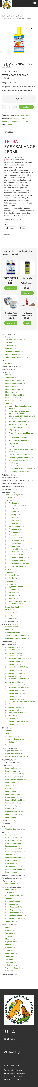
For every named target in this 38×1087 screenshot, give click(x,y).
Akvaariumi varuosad (13, 673)
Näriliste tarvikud (12, 895)
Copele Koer (10, 742)
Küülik (7, 630)
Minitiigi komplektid (16, 506)
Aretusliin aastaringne (17, 421)
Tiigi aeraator (14, 529)
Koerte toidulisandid (13, 774)
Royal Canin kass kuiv (13, 754)
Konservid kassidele (13, 858)
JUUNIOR (12, 430)
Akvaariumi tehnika (12, 691)
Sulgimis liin (13, 444)
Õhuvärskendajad (10, 878)
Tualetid (8, 855)
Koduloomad (8, 624)
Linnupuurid (9, 392)
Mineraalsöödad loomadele (15, 638)
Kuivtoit (8, 945)
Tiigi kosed (13, 503)
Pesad (7, 745)
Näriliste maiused (12, 907)
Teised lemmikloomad (12, 887)
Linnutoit (8, 375)
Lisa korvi (26, 107)
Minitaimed (9, 349)
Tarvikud (8, 343)
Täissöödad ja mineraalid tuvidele (21, 433)
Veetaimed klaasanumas (13, 487)
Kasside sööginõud (12, 849)
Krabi (7, 971)
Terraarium (7, 925)
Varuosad (9, 962)
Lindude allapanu (11, 386)
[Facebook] (6, 1031)
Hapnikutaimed (8, 763)
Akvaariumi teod (11, 676)
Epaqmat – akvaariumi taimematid (22, 702)
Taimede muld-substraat (14, 357)
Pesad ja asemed (11, 797)
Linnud (5, 372)
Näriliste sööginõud (12, 901)
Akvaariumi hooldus (13, 682)
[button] (32, 29)
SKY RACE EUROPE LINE (18, 424)
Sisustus (8, 930)
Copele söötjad (11, 736)
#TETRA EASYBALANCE (21, 119)
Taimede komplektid (11, 484)
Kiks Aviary (7, 824)
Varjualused (9, 959)
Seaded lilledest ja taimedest (15, 481)
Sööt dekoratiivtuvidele (18, 455)
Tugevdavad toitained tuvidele (20, 469)
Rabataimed (7, 475)
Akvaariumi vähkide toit (18, 658)
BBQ (7, 570)
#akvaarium (6, 121)
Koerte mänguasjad (12, 794)
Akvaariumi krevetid (13, 685)
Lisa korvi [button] (11, 288)
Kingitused (7, 369)
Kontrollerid (9, 953)
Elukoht (8, 939)
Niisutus (8, 948)
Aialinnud (9, 573)
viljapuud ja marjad (16, 587)
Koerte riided (10, 783)
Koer (4, 766)
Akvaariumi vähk (11, 656)
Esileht (4, 16)
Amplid (11, 618)
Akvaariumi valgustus (13, 653)
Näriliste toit (10, 904)
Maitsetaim (13, 595)
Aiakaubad (9, 613)
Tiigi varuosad (14, 532)
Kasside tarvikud (11, 838)
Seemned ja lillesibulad (17, 601)
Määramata (7, 760)
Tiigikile (12, 509)
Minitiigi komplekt (19, 561)
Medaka (12, 715)
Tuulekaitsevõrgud (12, 495)
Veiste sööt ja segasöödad (15, 636)
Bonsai (8, 337)
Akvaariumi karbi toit (17, 667)
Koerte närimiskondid (13, 800)
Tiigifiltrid (12, 512)
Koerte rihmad (10, 771)
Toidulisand (9, 921)
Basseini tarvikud (12, 607)
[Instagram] (13, 1031)
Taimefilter (16, 552)
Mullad (8, 610)
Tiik (6, 501)
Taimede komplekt (19, 558)
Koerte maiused (11, 768)
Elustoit (8, 927)
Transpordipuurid (10, 478)
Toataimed (7, 334)
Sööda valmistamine (13, 739)
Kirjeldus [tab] (9, 132)
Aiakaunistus (10, 581)
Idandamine (16, 604)
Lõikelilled (7, 881)
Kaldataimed (7, 974)
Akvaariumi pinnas (12, 662)
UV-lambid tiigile (15, 526)
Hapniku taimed (18, 566)
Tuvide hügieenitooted (17, 472)
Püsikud (12, 592)
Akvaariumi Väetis (12, 670)
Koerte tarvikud (11, 815)
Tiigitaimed (13, 538)
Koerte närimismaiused (14, 780)
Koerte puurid (10, 817)
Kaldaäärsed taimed (19, 549)
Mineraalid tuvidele (19, 437)
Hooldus (8, 788)
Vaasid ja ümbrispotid (13, 829)
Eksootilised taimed (12, 354)
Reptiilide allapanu (12, 942)
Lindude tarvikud (11, 398)
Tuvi (7, 404)
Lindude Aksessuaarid (13, 383)
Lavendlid (12, 590)
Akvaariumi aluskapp (13, 707)
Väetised (8, 498)
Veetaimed (16, 546)
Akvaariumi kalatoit (12, 647)
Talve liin (12, 447)
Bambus (12, 598)
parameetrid (9, 160)
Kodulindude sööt (12, 627)
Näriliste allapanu (12, 913)
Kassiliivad (9, 863)
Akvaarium (12, 16)
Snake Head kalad (16, 712)
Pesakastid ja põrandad (18, 441)
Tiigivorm (12, 517)
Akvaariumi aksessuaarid (15, 722)
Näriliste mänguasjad (13, 919)
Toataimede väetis (12, 351)
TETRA (11, 141)
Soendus (8, 936)
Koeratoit (8, 806)
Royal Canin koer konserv (15, 756)
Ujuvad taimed (17, 555)
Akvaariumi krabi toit (13, 725)
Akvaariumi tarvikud (24, 115)
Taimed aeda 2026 (9, 366)
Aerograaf (9, 363)
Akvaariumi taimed (12, 699)
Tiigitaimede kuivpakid (20, 563)
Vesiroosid (16, 540)
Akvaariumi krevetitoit (17, 687)
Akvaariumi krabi (11, 696)
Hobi (4, 361)
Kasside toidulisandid (13, 869)
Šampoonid (9, 809)
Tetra (10, 124)
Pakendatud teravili (12, 633)
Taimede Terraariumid (13, 340)
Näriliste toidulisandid (13, 916)
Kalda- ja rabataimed (11, 876)
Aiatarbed (6, 492)
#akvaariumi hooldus (20, 121)
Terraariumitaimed (12, 968)
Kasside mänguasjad (13, 852)
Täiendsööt (9, 378)
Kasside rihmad (11, 872)
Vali (27, 323)
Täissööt (8, 892)
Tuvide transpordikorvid (18, 427)
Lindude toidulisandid (13, 395)
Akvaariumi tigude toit (17, 679)
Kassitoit (8, 835)
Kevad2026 (7, 821)
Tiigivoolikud (13, 535)
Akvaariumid (10, 719)
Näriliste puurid (11, 910)
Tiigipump (12, 515)
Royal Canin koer (11, 751)
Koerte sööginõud (12, 777)
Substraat (9, 965)
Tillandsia (9, 346)
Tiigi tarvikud (8, 489)
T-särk (7, 785)
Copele (5, 728)
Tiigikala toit (13, 523)
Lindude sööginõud (12, 389)
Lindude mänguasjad (13, 380)
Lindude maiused (11, 401)
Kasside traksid (11, 860)
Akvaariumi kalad (12, 710)
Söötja (11, 578)
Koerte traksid (10, 791)
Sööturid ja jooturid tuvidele (19, 458)
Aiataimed (9, 584)
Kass (4, 832)
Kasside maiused (11, 841)
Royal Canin (7, 748)
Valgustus (9, 951)
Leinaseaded (10, 884)
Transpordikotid (11, 803)
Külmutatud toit (14, 649)
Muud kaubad (8, 827)
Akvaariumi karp (11, 665)
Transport (9, 933)
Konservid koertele (12, 812)
